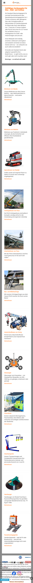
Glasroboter (7, 413)
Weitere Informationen (16, 582)
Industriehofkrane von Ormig (13, 332)
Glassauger (7, 373)
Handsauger (8, 494)
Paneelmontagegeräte (11, 535)
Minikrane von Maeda (10, 89)
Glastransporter (9, 454)
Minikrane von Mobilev (11, 129)
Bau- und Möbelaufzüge (11, 292)
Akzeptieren (4, 580)
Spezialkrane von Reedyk (11, 170)
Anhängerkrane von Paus (12, 210)
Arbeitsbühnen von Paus (11, 251)
